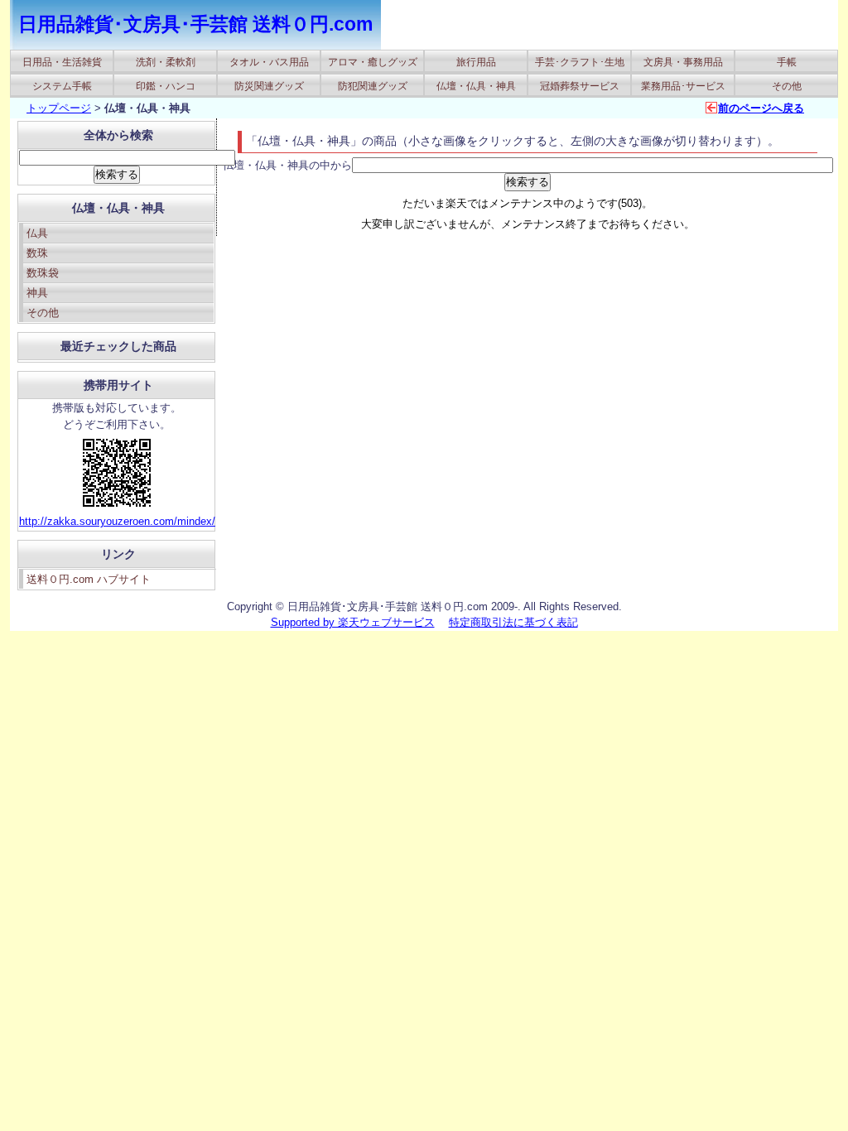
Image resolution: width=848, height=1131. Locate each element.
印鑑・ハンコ (165, 86)
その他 (787, 86)
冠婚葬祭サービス (579, 86)
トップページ (58, 108)
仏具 (37, 233)
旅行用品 (476, 62)
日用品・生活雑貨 (62, 62)
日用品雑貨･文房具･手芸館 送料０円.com (195, 24)
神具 (37, 292)
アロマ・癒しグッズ (372, 62)
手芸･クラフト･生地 (579, 62)
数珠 (37, 253)
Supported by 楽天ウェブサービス (353, 622)
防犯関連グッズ (372, 86)
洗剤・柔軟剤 (165, 62)
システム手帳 (62, 86)
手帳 (787, 62)
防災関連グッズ (269, 86)
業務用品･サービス (683, 86)
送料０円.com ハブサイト (88, 579)
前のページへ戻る (761, 108)
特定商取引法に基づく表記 (513, 622)
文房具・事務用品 (683, 62)
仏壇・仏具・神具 (476, 86)
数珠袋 (42, 273)
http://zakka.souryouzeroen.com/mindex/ (117, 521)
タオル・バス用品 (269, 62)
